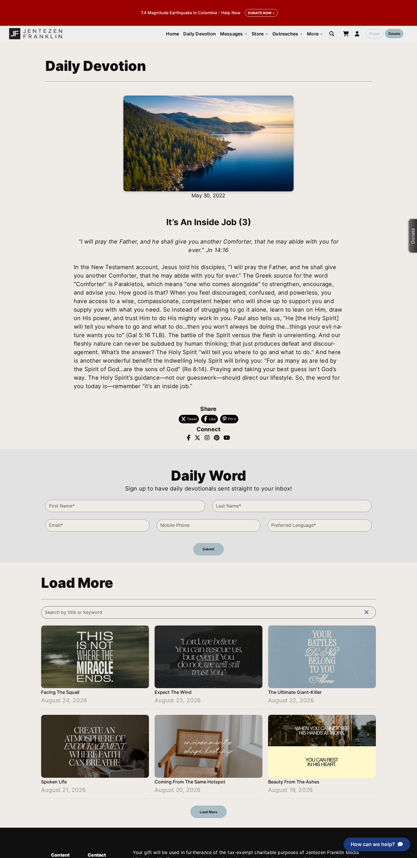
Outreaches (287, 34)
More (315, 34)
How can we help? (373, 844)
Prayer (374, 33)
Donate (394, 33)
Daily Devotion (199, 34)
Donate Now (259, 13)
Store (260, 34)
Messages (234, 34)
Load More (208, 812)
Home (172, 34)
